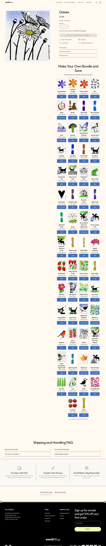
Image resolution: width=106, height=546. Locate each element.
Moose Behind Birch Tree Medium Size (84, 225)
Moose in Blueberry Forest (61, 248)
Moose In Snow (95, 368)
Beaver (73, 112)
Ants (95, 91)
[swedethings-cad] (9, 2)
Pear (72, 389)
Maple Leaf (84, 368)
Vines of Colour (84, 273)
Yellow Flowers (84, 294)
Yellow (84, 410)
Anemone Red (84, 91)
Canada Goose (95, 135)
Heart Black (61, 202)
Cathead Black (62, 318)
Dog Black (95, 156)
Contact (62, 518)
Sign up (88, 529)
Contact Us (47, 518)
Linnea (73, 227)
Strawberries (61, 273)
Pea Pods (61, 389)
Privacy (62, 516)
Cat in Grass (95, 294)
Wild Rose (61, 294)
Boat (61, 135)
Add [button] (62, 97)
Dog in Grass (72, 318)
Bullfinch (61, 343)
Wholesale (47, 521)
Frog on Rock (95, 179)
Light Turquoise (72, 368)
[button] (89, 2)
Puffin (84, 389)
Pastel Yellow (83, 250)
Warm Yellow (95, 273)
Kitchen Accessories (50, 516)
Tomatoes (73, 410)
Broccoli (72, 135)
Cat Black (61, 156)
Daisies (84, 343)
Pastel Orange (73, 250)
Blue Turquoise (95, 112)
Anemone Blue (62, 91)
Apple (61, 112)
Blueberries (95, 318)
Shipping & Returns (65, 513)
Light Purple (95, 202)
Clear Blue (73, 156)
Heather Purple (72, 202)
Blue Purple (84, 112)
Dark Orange (83, 156)
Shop (47, 509)
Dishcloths (47, 513)
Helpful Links (64, 509)
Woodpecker (72, 294)
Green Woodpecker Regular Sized (61, 366)
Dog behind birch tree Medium (95, 341)
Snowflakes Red (94, 389)
